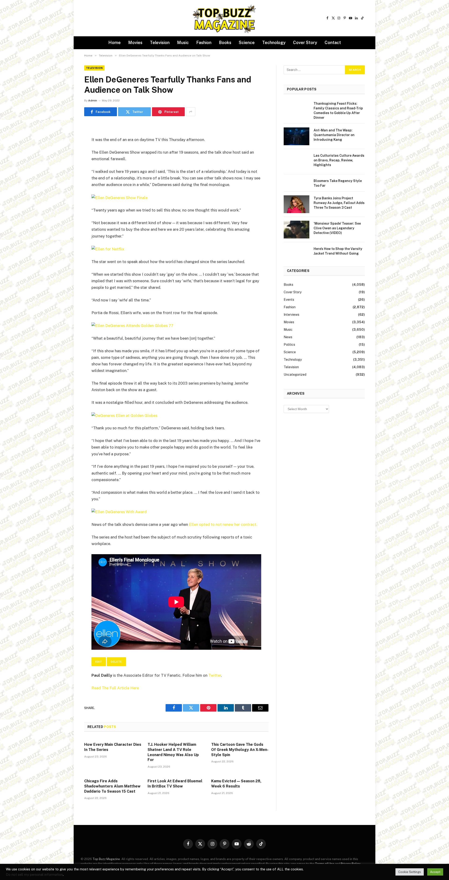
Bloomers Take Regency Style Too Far (338, 183)
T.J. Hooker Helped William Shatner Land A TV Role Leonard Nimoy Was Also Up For (173, 752)
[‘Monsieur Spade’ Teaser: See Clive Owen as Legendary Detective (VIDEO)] (296, 229)
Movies (135, 42)
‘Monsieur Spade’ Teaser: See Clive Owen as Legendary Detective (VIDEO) (337, 228)
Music (183, 42)
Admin (92, 100)
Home (114, 42)
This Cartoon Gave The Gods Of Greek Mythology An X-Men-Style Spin (239, 749)
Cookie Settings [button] (409, 872)
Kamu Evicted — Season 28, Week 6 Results (236, 783)
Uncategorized (295, 374)
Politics (289, 344)
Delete (116, 661)
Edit (98, 661)
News (288, 337)
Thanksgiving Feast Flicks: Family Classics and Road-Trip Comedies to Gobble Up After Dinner (338, 110)
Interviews (291, 314)
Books (225, 42)
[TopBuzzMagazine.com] (224, 18)
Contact (333, 42)
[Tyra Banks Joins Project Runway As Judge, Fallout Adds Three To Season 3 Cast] (296, 204)
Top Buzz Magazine (106, 859)
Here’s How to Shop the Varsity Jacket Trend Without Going (338, 251)
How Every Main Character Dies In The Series (112, 747)
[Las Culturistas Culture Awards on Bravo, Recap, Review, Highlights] (296, 162)
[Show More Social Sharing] (190, 111)
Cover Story (305, 42)
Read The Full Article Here (115, 688)
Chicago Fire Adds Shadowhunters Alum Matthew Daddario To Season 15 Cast (112, 786)
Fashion (203, 42)
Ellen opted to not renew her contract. (223, 524)
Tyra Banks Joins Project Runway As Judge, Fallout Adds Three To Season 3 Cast (339, 202)
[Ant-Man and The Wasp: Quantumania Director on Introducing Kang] (296, 136)
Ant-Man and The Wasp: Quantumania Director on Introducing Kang (334, 134)
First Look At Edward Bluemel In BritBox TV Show (175, 783)
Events (289, 299)
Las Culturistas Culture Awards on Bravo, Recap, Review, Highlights (339, 160)
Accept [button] (435, 872)
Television (160, 42)
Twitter (214, 675)
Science (247, 42)
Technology (274, 42)
